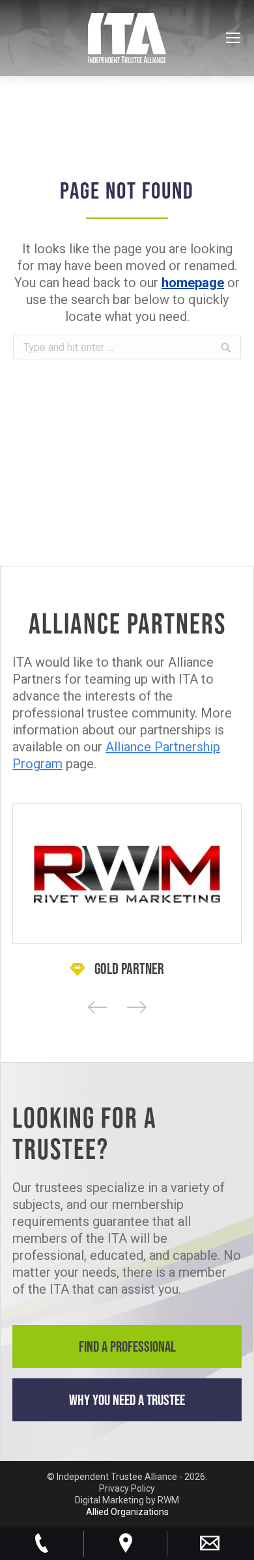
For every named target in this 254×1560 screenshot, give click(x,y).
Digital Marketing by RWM (127, 1500)
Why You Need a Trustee (127, 1399)
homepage (193, 282)
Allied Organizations (127, 1512)
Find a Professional (127, 1346)
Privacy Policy (127, 1488)
